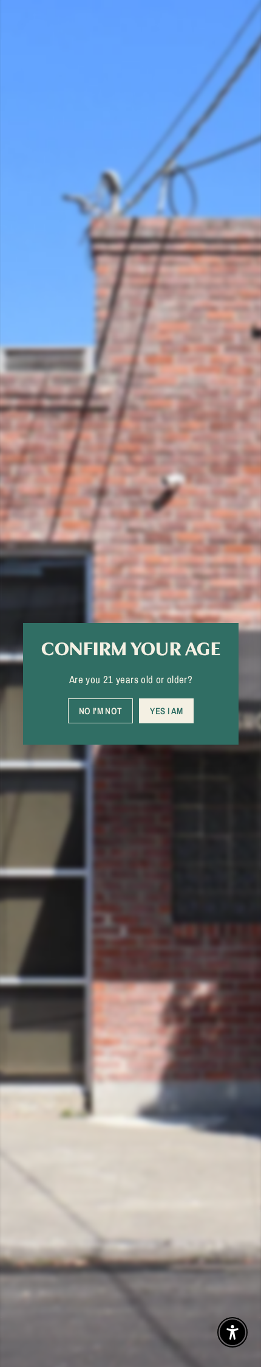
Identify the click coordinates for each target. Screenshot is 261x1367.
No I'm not (100, 710)
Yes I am (166, 710)
